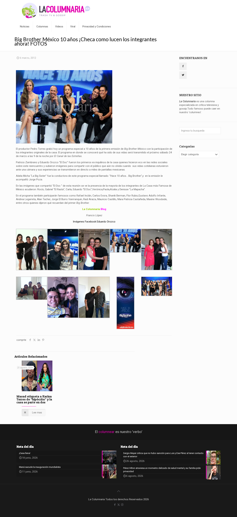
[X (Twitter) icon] (118, 504)
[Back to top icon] (118, 491)
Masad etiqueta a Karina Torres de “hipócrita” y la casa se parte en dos (34, 399)
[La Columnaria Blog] (56, 10)
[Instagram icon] (122, 504)
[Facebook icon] (115, 504)
